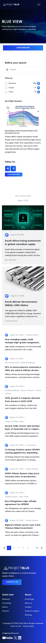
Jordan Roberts (32, 469)
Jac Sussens (31, 445)
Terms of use (15, 626)
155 (37, 548)
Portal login (29, 599)
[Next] (41, 548)
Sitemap (28, 615)
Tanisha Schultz (11, 321)
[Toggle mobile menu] (40, 4)
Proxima (5, 611)
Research (6, 599)
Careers (28, 607)
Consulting (6, 603)
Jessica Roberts (27, 390)
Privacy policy (28, 626)
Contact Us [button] (12, 582)
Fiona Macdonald (12, 363)
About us (28, 603)
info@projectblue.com (10, 633)
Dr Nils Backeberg (28, 363)
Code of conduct (32, 611)
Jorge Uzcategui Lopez (14, 421)
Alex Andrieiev (10, 260)
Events (5, 607)
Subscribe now (13, 174)
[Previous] (4, 548)
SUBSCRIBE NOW (23, 48)
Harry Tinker (24, 497)
